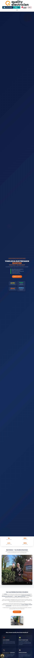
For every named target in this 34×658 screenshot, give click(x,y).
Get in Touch (17, 611)
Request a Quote (17, 276)
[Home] (17, 3)
